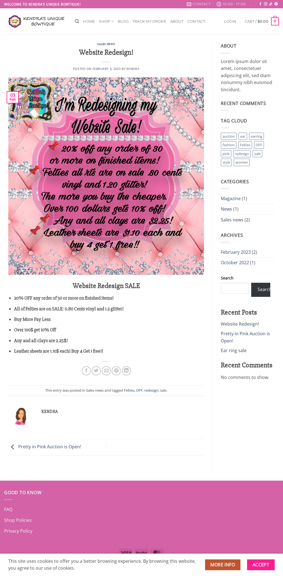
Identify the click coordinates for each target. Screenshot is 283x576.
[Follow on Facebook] (260, 4)
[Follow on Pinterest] (276, 4)
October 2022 (235, 263)
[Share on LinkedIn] (126, 370)
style (226, 162)
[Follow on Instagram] (265, 4)
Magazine (231, 198)
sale (163, 390)
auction (228, 136)
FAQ (8, 509)
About (177, 21)
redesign (151, 390)
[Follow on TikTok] (270, 4)
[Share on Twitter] (96, 370)
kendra (133, 69)
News (226, 209)
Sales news (106, 44)
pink (226, 153)
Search (227, 278)
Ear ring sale (234, 350)
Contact (196, 21)
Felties (129, 390)
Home (89, 21)
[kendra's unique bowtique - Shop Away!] (35, 21)
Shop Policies (18, 520)
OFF (139, 390)
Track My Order (149, 21)
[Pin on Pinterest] (116, 370)
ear (242, 136)
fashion (228, 144)
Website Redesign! (240, 324)
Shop (104, 21)
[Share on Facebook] (86, 370)
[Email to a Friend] (106, 370)
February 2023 (236, 252)
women (241, 162)
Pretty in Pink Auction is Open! (49, 447)
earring (256, 136)
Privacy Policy (18, 531)
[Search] (77, 21)
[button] (230, 21)
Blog (123, 21)
